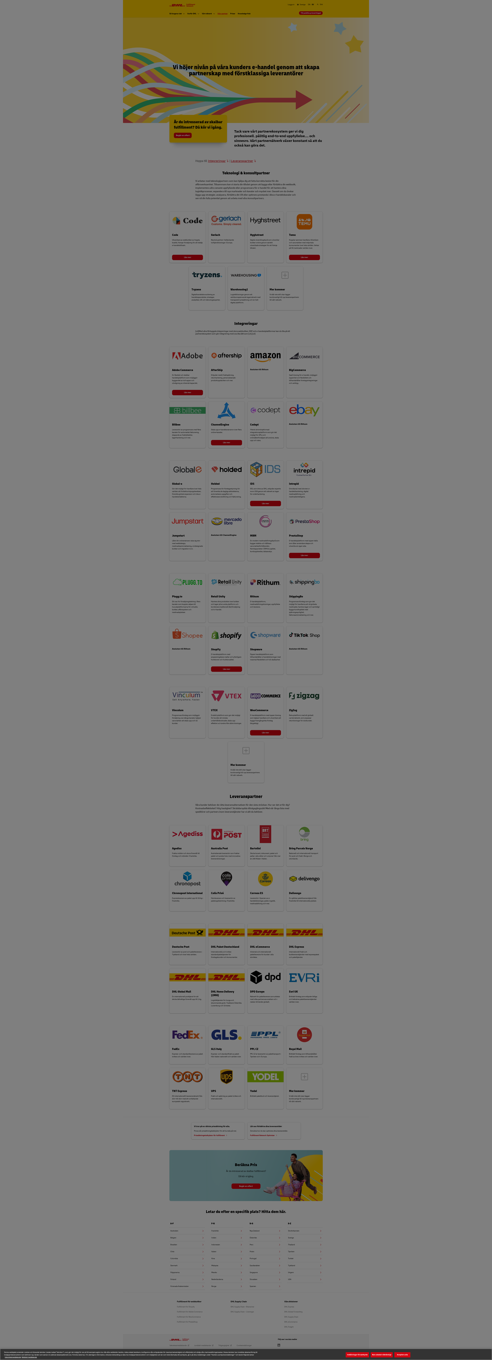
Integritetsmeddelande (13, 1357)
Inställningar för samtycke (357, 1355)
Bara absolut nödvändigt (381, 1355)
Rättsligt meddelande (29, 1357)
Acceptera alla (402, 1355)
